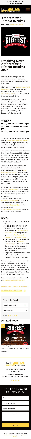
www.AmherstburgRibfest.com (14, 280)
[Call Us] (10, 3)
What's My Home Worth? (15, 1)
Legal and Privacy (10, 435)
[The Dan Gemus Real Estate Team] (10, 10)
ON (25, 290)
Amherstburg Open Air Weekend (18, 140)
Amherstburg (13, 189)
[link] (8, 94)
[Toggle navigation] (28, 9)
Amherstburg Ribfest (20, 286)
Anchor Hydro (21, 237)
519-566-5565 (16, 371)
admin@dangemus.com (16, 374)
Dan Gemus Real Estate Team (11, 290)
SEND (14, 425)
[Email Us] (12, 3)
